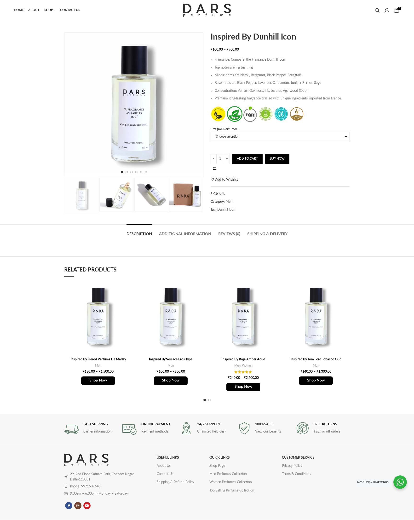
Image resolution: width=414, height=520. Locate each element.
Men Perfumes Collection (228, 474)
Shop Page (217, 466)
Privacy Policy (292, 466)
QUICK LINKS (219, 457)
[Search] (377, 10)
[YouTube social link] (87, 505)
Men (229, 201)
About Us (164, 466)
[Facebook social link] (68, 505)
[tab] (139, 231)
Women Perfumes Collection (230, 482)
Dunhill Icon (226, 209)
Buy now (277, 158)
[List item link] (101, 486)
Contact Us (165, 474)
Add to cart (247, 158)
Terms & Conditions (296, 474)
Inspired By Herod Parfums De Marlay (98, 359)
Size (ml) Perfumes (224, 129)
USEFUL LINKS (168, 457)
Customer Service (298, 457)
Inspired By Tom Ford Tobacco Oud (315, 359)
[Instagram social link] (77, 505)
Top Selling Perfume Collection (231, 490)
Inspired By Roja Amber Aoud (243, 359)
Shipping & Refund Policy (175, 482)
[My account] (387, 10)
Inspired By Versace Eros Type (170, 359)
